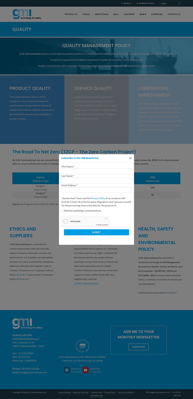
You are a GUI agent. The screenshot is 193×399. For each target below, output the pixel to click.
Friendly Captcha (102, 225)
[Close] (130, 158)
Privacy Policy (98, 198)
